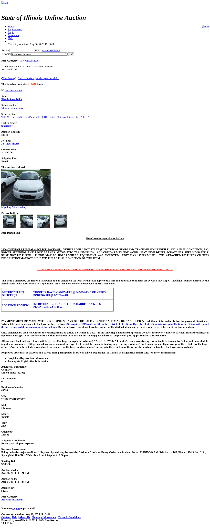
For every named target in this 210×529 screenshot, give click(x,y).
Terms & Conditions (69, 517)
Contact (6, 517)
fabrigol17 (7, 125)
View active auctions (12, 108)
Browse (6, 53)
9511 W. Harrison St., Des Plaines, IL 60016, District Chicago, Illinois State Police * (45, 117)
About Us (24, 517)
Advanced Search (51, 50)
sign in (16, 508)
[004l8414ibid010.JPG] (60, 226)
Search (6, 50)
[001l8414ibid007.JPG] (9, 226)
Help (14, 517)
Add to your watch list (47, 78)
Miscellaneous (32, 60)
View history (8, 78)
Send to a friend (26, 78)
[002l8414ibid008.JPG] (26, 226)
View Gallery (19, 207)
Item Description (13, 90)
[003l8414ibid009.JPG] (43, 226)
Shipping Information (44, 517)
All (20, 60)
